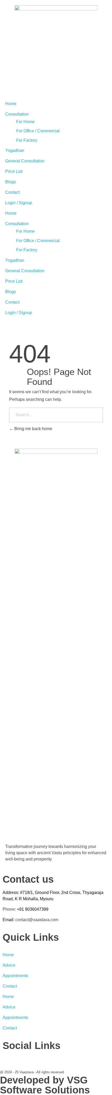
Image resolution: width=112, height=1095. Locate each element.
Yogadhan (14, 150)
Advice (9, 965)
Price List (13, 171)
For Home (25, 121)
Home (10, 103)
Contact (12, 192)
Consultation (17, 114)
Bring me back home (32, 428)
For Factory (26, 140)
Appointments (15, 975)
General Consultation (25, 161)
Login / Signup (18, 203)
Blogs (10, 182)
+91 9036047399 (32, 909)
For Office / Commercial (38, 131)
